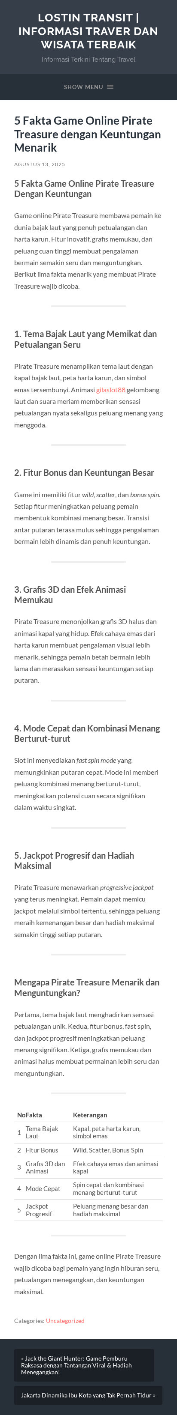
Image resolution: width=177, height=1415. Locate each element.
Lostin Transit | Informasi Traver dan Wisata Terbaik (88, 31)
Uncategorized (65, 1320)
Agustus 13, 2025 (39, 164)
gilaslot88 (110, 389)
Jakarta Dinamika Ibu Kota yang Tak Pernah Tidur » (88, 1395)
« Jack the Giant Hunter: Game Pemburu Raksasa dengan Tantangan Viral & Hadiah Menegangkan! (76, 1365)
